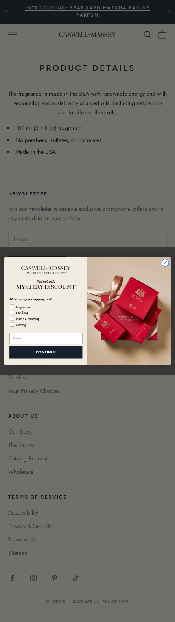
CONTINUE (46, 352)
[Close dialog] (165, 262)
